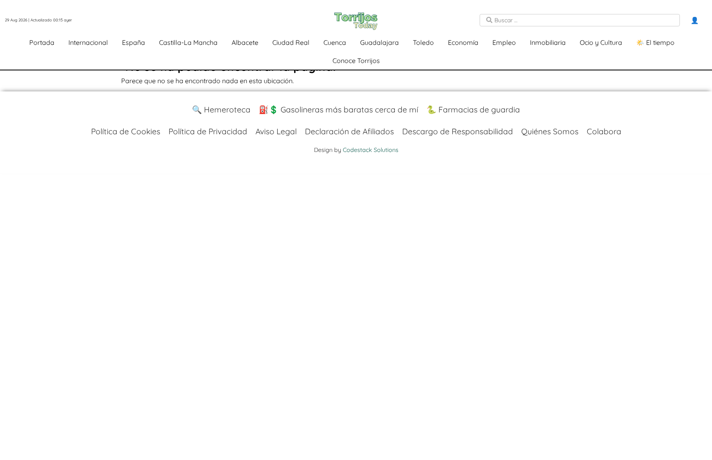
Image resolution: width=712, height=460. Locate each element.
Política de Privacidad (208, 131)
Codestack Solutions (370, 150)
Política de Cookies (125, 131)
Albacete (245, 42)
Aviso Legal (276, 131)
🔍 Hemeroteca (221, 109)
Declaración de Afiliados (349, 131)
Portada (41, 42)
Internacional (88, 42)
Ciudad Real (290, 42)
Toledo (423, 42)
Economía (463, 42)
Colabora (604, 131)
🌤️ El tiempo (655, 42)
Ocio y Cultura (601, 42)
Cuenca (334, 42)
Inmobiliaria (548, 42)
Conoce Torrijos (356, 60)
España (133, 42)
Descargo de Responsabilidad (457, 131)
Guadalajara (379, 42)
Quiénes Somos (549, 131)
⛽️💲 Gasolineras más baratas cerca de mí (338, 109)
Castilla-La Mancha (188, 42)
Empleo (504, 42)
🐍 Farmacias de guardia (473, 109)
